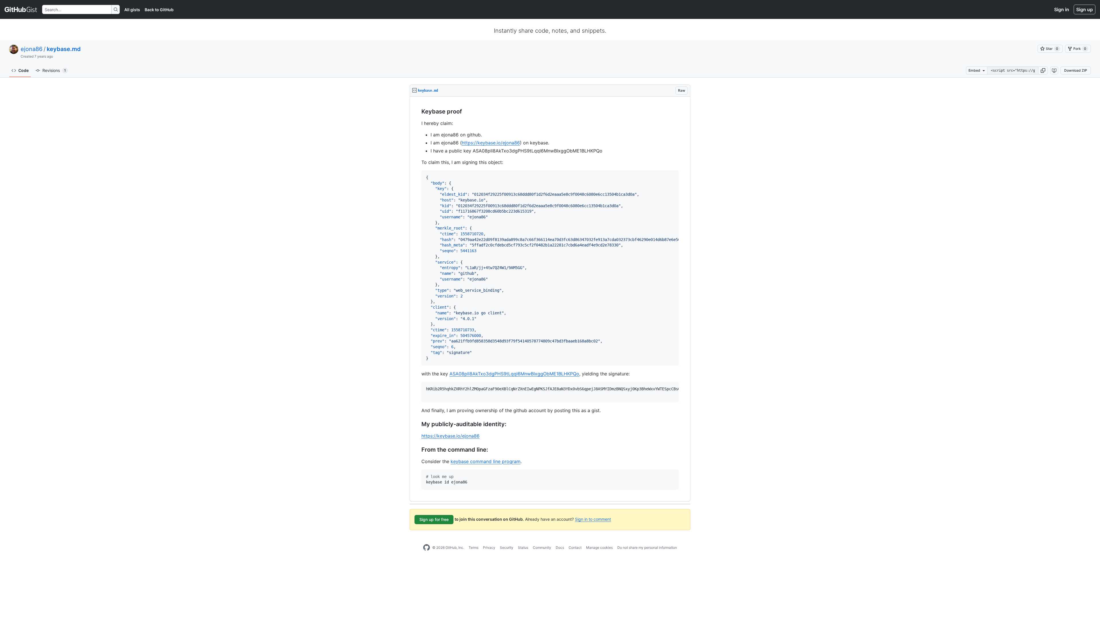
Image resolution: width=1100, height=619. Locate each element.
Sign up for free (434, 519)
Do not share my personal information (647, 547)
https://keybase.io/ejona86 (491, 143)
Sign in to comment (593, 519)
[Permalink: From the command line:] (417, 450)
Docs (560, 547)
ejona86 (31, 49)
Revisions (54, 70)
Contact (575, 547)
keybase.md (64, 49)
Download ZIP (1075, 70)
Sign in (1061, 9)
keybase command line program (485, 461)
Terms (473, 547)
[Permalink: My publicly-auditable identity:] (417, 424)
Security (506, 547)
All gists (132, 9)
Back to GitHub (159, 9)
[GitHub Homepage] (426, 547)
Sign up (1084, 9)
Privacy (489, 547)
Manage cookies (599, 547)
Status (523, 547)
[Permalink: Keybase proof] (417, 112)
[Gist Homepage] (21, 9)
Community (542, 547)
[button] (1043, 70)
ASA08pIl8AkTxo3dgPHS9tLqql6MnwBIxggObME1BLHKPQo (514, 374)
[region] (550, 299)
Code (23, 70)
